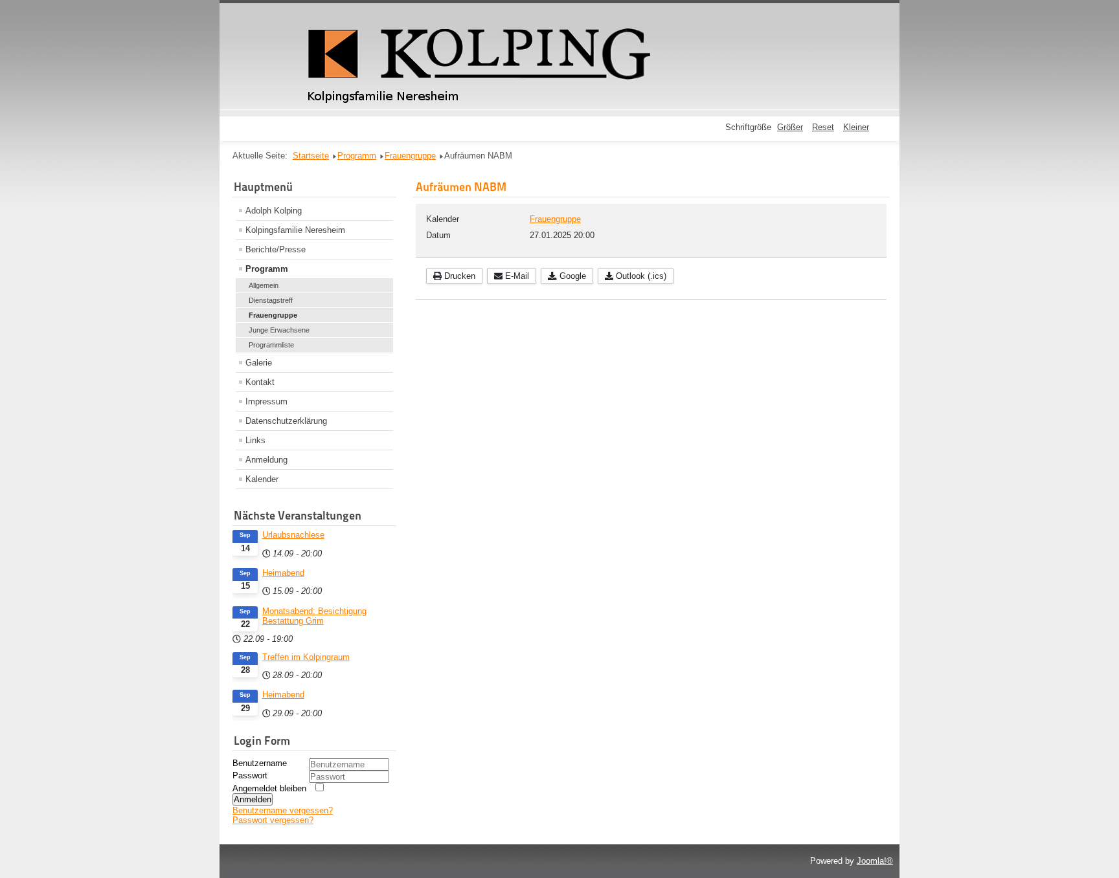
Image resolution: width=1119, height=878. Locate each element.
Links (255, 440)
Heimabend (283, 573)
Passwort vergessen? (272, 820)
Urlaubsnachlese (293, 535)
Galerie (258, 363)
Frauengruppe (273, 315)
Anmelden (252, 799)
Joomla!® (875, 861)
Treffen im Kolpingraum (306, 657)
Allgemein (263, 285)
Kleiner (856, 127)
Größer (790, 127)
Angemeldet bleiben (269, 788)
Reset (823, 127)
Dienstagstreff (271, 300)
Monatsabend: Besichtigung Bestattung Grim (314, 616)
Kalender (261, 479)
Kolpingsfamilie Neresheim (295, 230)
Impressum (266, 401)
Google (571, 276)
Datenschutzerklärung (286, 421)
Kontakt (260, 382)
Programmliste (271, 345)
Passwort (249, 775)
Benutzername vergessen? (282, 810)
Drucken (458, 276)
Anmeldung (266, 460)
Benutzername (259, 763)
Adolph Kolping (273, 210)
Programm (266, 269)
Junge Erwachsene (279, 330)
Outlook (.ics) (639, 276)
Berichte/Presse (275, 249)
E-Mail (516, 276)
